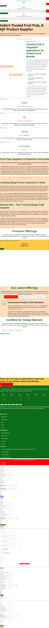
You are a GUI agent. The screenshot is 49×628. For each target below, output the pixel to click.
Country (1, 483)
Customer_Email (3, 474)
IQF (24, 117)
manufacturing (5, 193)
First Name (2, 468)
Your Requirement (3, 490)
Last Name (2, 471)
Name (1, 500)
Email (1, 504)
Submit (1, 496)
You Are (1, 510)
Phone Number (3, 507)
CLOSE (1, 497)
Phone (1, 477)
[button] (24, 2)
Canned (24, 132)
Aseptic (24, 103)
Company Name (3, 513)
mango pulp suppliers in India (12, 211)
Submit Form (2, 524)
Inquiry (1, 487)
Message (2, 519)
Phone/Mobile (2, 586)
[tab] (11, 296)
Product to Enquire (3, 617)
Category (2, 480)
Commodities (24, 146)
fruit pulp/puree (33, 172)
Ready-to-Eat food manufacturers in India (29, 305)
